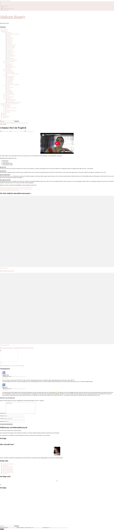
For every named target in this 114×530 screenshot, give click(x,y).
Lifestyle (9, 65)
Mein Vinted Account (7, 468)
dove (8, 187)
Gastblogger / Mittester (11, 107)
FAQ (3, 7)
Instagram (5, 465)
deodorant (4, 187)
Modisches (9, 91)
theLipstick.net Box (12, 60)
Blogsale (4, 113)
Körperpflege (10, 79)
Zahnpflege (10, 83)
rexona (17, 187)
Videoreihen (8, 98)
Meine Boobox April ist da (7, 271)
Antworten (5, 377)
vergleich (30, 187)
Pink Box (9, 50)
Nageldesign (10, 92)
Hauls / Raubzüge (11, 99)
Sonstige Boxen (11, 55)
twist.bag (9, 53)
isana (11, 187)
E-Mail (2, 418)
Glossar (4, 114)
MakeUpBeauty (9, 71)
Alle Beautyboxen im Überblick (10, 103)
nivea (13, 187)
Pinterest (4, 473)
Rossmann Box (11, 51)
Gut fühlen (7, 62)
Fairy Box (9, 39)
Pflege (6, 75)
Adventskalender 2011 (13, 73)
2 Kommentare (29, 131)
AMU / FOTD (10, 87)
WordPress (53, 527)
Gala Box (9, 42)
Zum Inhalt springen (5, 0)
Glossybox (9, 43)
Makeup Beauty (12, 16)
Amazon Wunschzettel (8, 464)
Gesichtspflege (10, 76)
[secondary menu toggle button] (0, 2)
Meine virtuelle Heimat (8, 472)
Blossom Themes (38, 527)
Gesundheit (10, 64)
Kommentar (3, 413)
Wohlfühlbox (10, 54)
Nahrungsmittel (11, 66)
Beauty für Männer (9, 94)
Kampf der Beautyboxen (13, 34)
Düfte (8, 88)
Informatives (8, 69)
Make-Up (9, 90)
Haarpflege (10, 77)
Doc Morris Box (11, 47)
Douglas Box (10, 38)
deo (1, 187)
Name (2, 416)
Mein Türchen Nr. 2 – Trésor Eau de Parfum (12, 365)
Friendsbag (10, 40)
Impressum (5, 10)
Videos (5, 124)
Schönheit (7, 86)
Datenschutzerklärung (8, 8)
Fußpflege (9, 81)
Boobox (9, 57)
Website (2, 421)
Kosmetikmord (10, 101)
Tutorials (7, 95)
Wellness (9, 68)
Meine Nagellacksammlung (14, 102)
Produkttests (5, 116)
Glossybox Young (11, 45)
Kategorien (5, 31)
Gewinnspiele (10, 72)
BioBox (9, 35)
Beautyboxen (8, 32)
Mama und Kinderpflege (13, 84)
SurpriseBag (10, 58)
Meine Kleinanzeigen (7, 470)
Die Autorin (5, 6)
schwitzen (21, 187)
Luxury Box (10, 49)
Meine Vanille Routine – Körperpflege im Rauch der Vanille (16, 348)
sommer (26, 187)
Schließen (2, 27)
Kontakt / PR (5, 117)
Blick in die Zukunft (10, 61)
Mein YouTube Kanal (7, 469)
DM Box (9, 36)
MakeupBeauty (6, 131)
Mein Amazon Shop (7, 466)
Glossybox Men (11, 46)
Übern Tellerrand (9, 96)
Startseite (4, 29)
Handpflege (10, 80)
